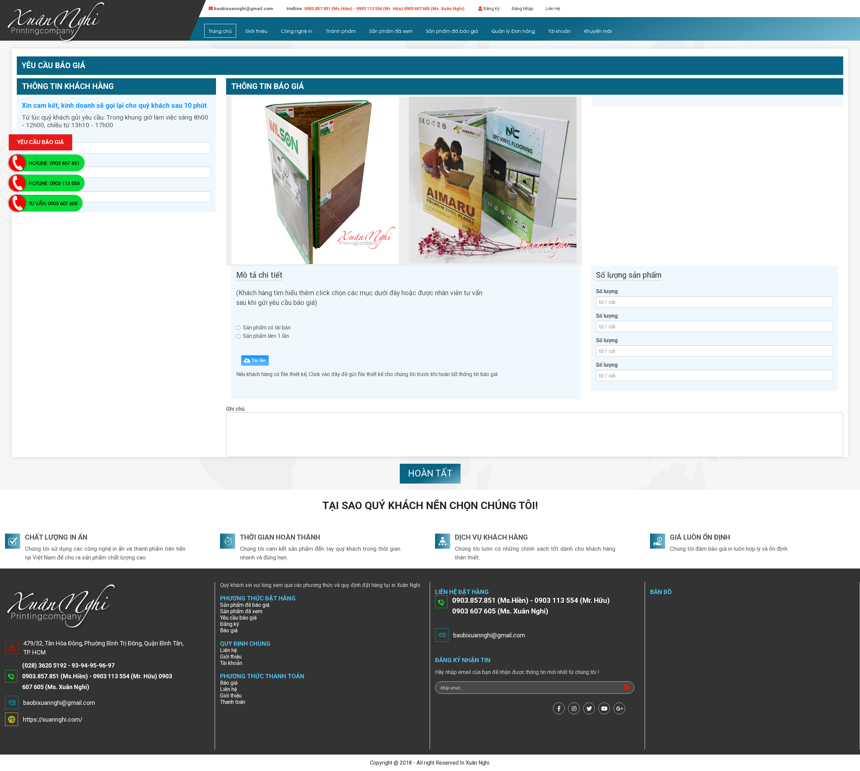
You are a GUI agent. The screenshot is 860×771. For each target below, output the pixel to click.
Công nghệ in (296, 31)
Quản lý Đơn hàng (513, 31)
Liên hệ (228, 650)
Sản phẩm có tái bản (267, 327)
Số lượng (607, 291)
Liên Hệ (553, 8)
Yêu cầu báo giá (238, 618)
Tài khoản (559, 31)
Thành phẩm (341, 31)
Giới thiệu (256, 31)
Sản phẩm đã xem (391, 31)
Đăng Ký (491, 8)
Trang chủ (220, 31)
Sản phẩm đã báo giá (452, 31)
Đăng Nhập (522, 8)
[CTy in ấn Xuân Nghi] (56, 22)
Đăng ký (229, 624)
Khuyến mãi (598, 31)
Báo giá (229, 630)
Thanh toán (232, 702)
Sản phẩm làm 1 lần (266, 336)
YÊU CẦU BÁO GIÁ (40, 142)
